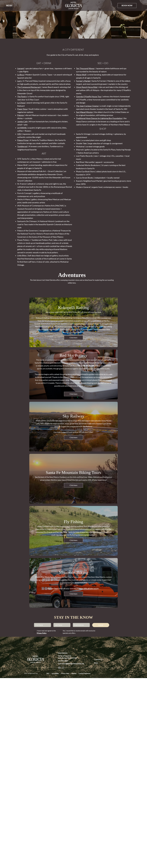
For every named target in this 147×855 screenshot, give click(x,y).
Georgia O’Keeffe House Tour (89, 96)
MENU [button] (9, 5)
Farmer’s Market (83, 81)
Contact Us (98, 659)
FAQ (96, 663)
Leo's (19, 81)
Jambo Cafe (22, 121)
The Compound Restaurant (29, 87)
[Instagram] (63, 667)
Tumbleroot (22, 146)
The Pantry (22, 96)
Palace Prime (22, 140)
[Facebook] (59, 667)
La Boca (20, 74)
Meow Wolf (81, 74)
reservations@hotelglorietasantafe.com (71, 663)
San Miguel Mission (84, 112)
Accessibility (55, 673)
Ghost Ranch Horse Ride (86, 87)
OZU (19, 134)
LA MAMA (22, 128)
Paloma (20, 115)
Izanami (20, 68)
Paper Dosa (22, 109)
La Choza (21, 103)
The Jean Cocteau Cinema (87, 106)
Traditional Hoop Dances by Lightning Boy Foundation (99, 118)
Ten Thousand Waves (85, 68)
